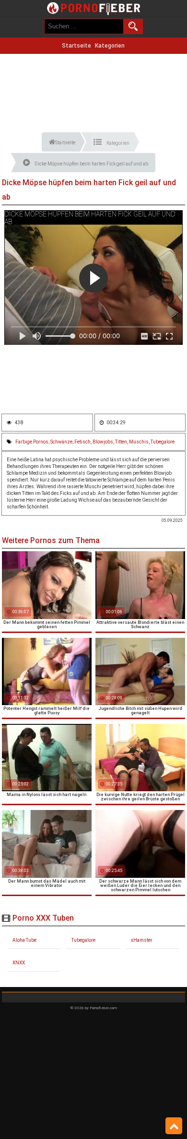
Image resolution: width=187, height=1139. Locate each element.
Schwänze (61, 441)
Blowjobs (103, 441)
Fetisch (82, 441)
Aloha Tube (24, 940)
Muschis (139, 441)
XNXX (18, 962)
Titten (121, 441)
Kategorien (110, 45)
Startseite (76, 45)
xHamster (141, 940)
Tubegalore (163, 441)
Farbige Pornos (31, 441)
